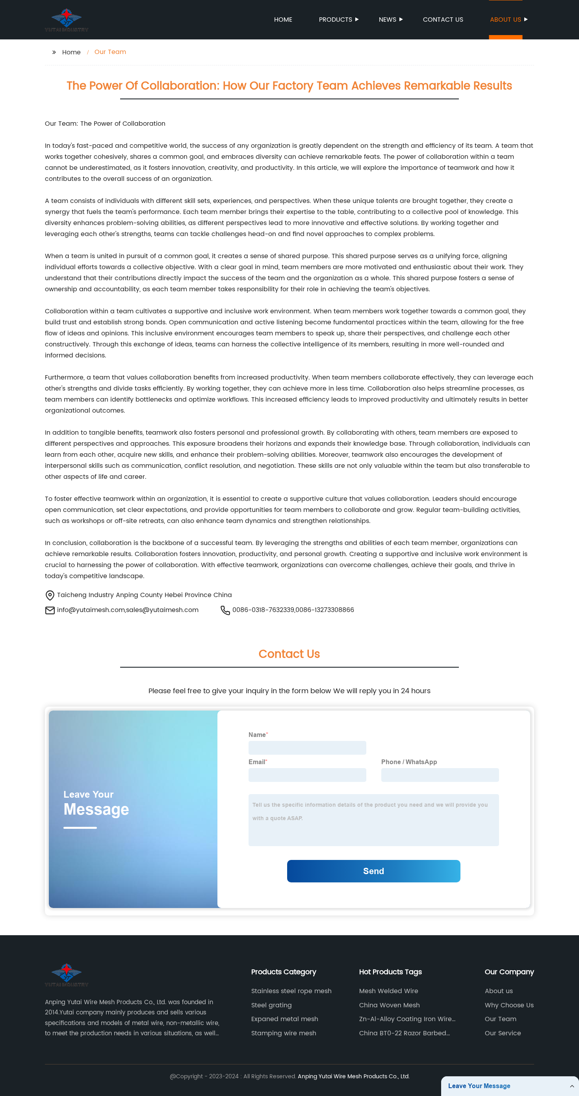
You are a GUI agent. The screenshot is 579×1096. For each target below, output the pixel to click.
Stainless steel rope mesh (291, 991)
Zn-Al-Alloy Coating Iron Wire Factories (405, 1019)
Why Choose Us (509, 1005)
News (387, 20)
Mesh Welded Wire (388, 991)
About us (505, 20)
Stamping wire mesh (283, 1033)
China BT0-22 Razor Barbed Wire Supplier (402, 1033)
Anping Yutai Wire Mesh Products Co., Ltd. (354, 1076)
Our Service (503, 1033)
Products (335, 20)
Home (283, 20)
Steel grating (271, 1005)
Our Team (500, 1019)
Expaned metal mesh (284, 1019)
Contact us (443, 20)
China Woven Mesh (389, 1005)
